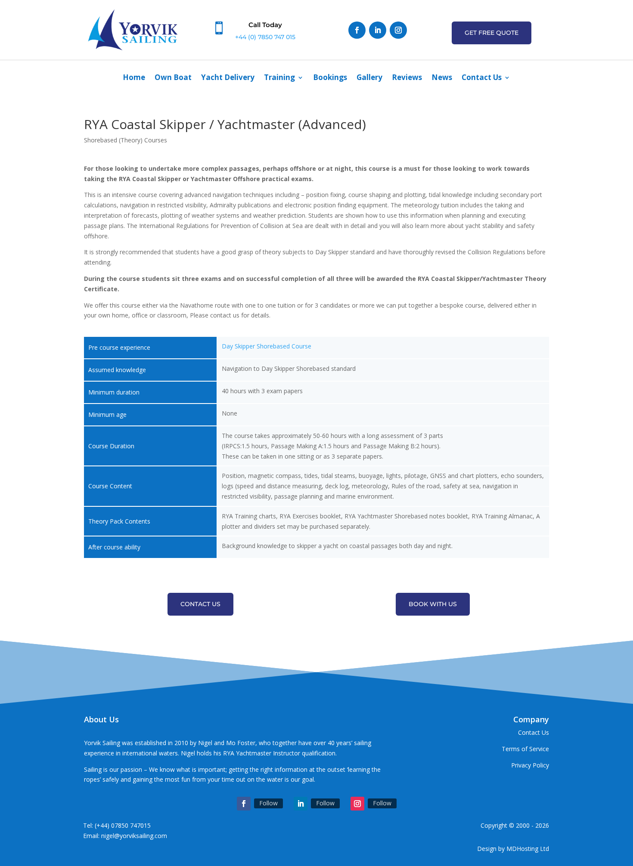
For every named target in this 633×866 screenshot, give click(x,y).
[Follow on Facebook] (357, 30)
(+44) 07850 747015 (123, 825)
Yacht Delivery (227, 78)
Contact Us (482, 78)
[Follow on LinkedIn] (377, 30)
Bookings (330, 78)
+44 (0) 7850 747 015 (265, 37)
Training (279, 78)
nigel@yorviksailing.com (134, 836)
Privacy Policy (530, 765)
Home (134, 78)
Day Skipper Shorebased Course (266, 346)
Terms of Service (525, 749)
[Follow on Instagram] (398, 30)
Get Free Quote (491, 33)
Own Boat (173, 78)
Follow (268, 803)
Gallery (369, 78)
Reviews (407, 78)
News (441, 78)
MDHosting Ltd (527, 848)
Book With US (433, 604)
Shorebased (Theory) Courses (125, 140)
